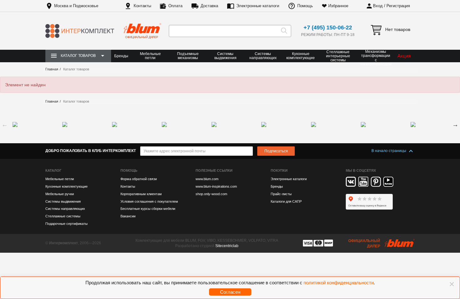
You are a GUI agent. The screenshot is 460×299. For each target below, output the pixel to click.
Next (455, 124)
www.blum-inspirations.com (216, 186)
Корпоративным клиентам (141, 194)
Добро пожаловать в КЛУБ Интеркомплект (90, 151)
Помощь (305, 5)
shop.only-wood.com (211, 194)
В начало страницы (389, 151)
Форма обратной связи (138, 179)
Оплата (175, 5)
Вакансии (127, 216)
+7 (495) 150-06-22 (328, 27)
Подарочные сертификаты (66, 224)
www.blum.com (207, 179)
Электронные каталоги (257, 5)
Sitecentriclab (226, 246)
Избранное (338, 5)
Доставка (209, 5)
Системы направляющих (263, 56)
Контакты (142, 5)
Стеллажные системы (62, 216)
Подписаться (276, 151)
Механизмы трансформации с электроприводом (375, 58)
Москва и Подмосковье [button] (76, 5)
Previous (5, 124)
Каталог (53, 170)
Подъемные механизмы (188, 56)
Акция (404, 55)
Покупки (279, 170)
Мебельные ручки (59, 194)
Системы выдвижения (225, 56)
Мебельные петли (150, 56)
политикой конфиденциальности (339, 282)
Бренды (121, 56)
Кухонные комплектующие (300, 56)
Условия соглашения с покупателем (149, 201)
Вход (378, 5)
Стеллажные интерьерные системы (338, 56)
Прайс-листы (281, 194)
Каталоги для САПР (286, 201)
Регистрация (398, 5)
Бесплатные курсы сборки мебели (147, 208)
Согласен (230, 292)
